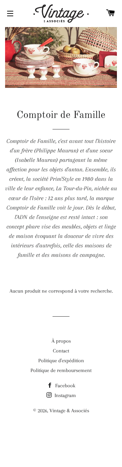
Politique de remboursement (61, 370)
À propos (61, 341)
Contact (61, 351)
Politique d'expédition (61, 361)
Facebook (64, 386)
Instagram (64, 395)
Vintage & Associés (69, 411)
